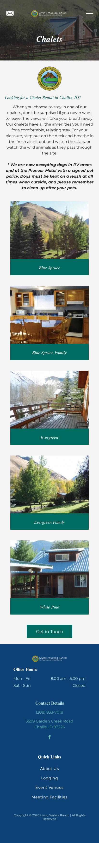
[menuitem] (49, 768)
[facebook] (49, 738)
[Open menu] (89, 13)
